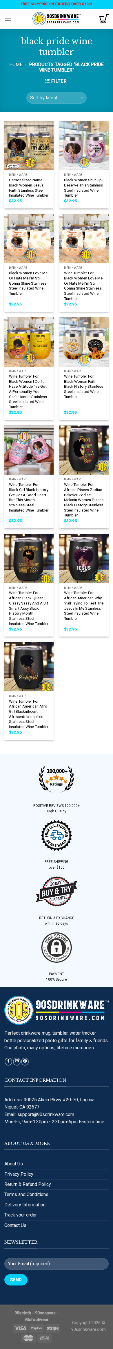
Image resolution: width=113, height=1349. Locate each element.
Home (15, 64)
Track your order (20, 1215)
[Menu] (7, 19)
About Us (13, 1164)
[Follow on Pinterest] (25, 1062)
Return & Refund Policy (27, 1184)
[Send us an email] (17, 1062)
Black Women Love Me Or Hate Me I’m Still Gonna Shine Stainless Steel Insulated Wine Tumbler (28, 283)
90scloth (22, 1313)
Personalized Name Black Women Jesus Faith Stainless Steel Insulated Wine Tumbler (29, 187)
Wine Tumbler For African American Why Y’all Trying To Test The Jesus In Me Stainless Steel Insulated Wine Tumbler (83, 605)
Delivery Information (24, 1205)
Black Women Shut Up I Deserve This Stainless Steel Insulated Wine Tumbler (83, 187)
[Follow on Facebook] (8, 1062)
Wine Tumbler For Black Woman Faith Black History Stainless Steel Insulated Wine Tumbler (83, 386)
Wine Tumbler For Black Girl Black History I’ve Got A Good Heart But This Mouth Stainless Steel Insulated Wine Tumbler (29, 497)
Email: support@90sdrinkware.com (39, 1114)
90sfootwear (36, 1319)
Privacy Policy (18, 1174)
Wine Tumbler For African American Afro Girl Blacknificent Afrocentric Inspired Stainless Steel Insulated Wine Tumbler (29, 714)
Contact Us (15, 1225)
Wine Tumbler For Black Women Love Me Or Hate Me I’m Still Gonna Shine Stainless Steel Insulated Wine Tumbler (83, 285)
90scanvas (45, 1313)
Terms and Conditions (26, 1194)
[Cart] (104, 18)
